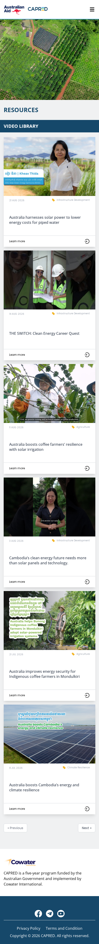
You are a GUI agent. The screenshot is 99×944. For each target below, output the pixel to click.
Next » (86, 828)
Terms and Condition (64, 928)
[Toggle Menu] (92, 9)
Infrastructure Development (73, 200)
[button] (49, 192)
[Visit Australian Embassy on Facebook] (38, 913)
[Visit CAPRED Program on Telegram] (49, 913)
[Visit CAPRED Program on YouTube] (61, 913)
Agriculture (83, 427)
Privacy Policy (28, 928)
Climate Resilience (78, 767)
